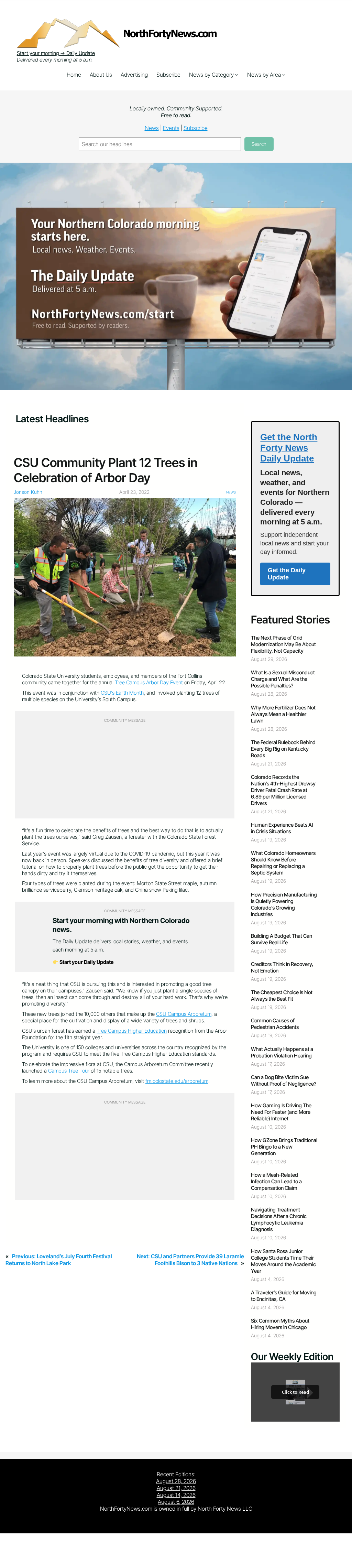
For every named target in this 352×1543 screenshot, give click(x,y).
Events (171, 127)
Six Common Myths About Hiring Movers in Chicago (280, 1323)
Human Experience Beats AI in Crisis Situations (282, 828)
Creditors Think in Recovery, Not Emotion (282, 967)
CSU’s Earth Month (122, 692)
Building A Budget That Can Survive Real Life (281, 939)
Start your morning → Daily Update (56, 53)
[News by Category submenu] (237, 74)
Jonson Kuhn (28, 492)
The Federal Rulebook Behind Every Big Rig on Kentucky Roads (283, 749)
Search (259, 144)
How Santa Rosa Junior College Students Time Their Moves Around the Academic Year (283, 1261)
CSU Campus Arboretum (183, 1014)
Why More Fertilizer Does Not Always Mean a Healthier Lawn (283, 714)
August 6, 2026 (176, 1501)
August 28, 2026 (176, 1481)
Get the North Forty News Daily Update (288, 448)
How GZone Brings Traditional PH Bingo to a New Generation (284, 1146)
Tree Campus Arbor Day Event (149, 682)
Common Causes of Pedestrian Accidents (275, 1023)
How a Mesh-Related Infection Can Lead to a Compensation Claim (276, 1181)
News (152, 127)
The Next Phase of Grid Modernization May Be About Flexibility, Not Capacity (283, 644)
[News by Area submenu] (284, 74)
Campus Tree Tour (68, 1070)
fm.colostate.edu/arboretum (176, 1081)
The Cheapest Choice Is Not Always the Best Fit (281, 995)
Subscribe (196, 127)
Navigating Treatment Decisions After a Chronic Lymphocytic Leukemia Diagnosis (279, 1219)
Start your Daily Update (85, 962)
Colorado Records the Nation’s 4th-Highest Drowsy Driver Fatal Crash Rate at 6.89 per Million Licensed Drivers (283, 790)
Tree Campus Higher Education (132, 1031)
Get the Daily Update (287, 574)
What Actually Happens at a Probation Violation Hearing (282, 1052)
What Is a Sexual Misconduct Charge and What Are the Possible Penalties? (283, 679)
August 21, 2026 (176, 1488)
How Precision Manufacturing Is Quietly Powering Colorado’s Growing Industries (284, 904)
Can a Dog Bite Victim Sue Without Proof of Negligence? (283, 1080)
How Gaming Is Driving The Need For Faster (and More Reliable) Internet (281, 1112)
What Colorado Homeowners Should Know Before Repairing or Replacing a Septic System (283, 863)
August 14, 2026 (176, 1494)
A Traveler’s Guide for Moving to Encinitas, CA (284, 1295)
